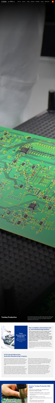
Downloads (37, 1)
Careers (42, 1)
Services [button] (23, 1)
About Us (19, 1)
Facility (28, 1)
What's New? (47, 1)
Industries (32, 1)
